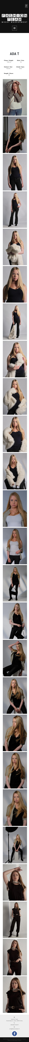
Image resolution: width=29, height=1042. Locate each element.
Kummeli (19, 1040)
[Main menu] (14, 28)
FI (26, 6)
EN (26, 5)
